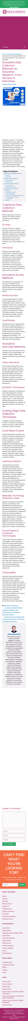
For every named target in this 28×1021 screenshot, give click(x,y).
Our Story (5, 901)
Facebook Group (7, 962)
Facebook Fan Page (8, 965)
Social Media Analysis (11, 192)
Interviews (8, 176)
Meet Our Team (7, 903)
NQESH (4, 967)
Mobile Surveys (9, 180)
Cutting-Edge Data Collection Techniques (11, 189)
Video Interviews (10, 185)
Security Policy (6, 989)
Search (4, 896)
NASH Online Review (8, 938)
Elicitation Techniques (11, 187)
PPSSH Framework (8, 945)
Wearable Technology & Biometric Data (15, 195)
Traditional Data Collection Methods (12, 173)
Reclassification (7, 953)
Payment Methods (7, 948)
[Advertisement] (14, 30)
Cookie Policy (6, 986)
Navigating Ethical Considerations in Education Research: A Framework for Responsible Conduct (13, 619)
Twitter (4, 972)
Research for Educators (14, 54)
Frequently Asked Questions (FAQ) (12, 933)
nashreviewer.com (13, 7)
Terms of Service (7, 984)
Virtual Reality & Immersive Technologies (12, 197)
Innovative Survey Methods (11, 178)
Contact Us (5, 906)
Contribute (5, 914)
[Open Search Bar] (24, 47)
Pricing (4, 950)
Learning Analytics (11, 193)
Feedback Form (6, 908)
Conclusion (7, 200)
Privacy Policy (6, 981)
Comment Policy (7, 1005)
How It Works (6, 935)
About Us (5, 898)
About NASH (6, 928)
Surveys (8, 175)
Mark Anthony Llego (14, 634)
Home (4, 54)
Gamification (9, 182)
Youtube (4, 970)
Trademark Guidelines (8, 916)
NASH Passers (6, 940)
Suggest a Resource (8, 911)
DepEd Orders (6, 930)
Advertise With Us (7, 919)
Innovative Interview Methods (11, 183)
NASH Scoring (6, 943)
